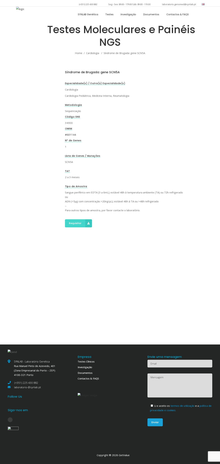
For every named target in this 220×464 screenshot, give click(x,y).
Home (78, 53)
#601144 (70, 134)
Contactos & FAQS (88, 378)
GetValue (124, 455)
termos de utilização (182, 405)
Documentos (85, 372)
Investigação (85, 367)
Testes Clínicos (86, 361)
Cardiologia (92, 53)
